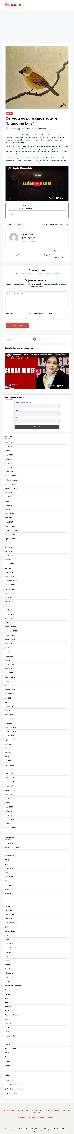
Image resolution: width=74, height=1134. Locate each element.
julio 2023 (8, 597)
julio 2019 (8, 799)
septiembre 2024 (11, 539)
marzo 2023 (9, 614)
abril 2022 (8, 660)
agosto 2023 (9, 593)
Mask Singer (9, 977)
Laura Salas (26, 234)
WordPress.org (12, 1093)
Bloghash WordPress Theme (56, 1129)
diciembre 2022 (10, 627)
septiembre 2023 (11, 589)
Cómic (7, 872)
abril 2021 (8, 711)
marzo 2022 (9, 664)
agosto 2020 (10, 744)
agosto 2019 (9, 794)
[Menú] (70, 4)
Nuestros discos (10, 1011)
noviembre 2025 (11, 480)
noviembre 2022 (11, 631)
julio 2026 (8, 447)
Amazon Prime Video (12, 847)
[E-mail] (9, 214)
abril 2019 (8, 811)
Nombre (9, 314)
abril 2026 (8, 459)
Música (9, 113)
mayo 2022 (9, 656)
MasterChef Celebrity (13, 986)
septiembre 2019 (11, 790)
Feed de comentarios (15, 1089)
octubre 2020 (10, 736)
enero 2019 (9, 824)
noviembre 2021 (11, 681)
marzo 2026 (9, 463)
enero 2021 (9, 723)
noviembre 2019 (11, 782)
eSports (7, 906)
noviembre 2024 (11, 530)
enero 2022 (9, 673)
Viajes (7, 1053)
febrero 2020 (10, 769)
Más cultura (9, 973)
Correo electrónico (36, 314)
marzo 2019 (9, 815)
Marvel (7, 969)
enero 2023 (9, 623)
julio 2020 (8, 748)
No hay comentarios (41, 128)
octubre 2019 (9, 786)
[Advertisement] (37, 25)
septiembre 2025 (11, 488)
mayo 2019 (9, 807)
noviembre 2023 (11, 581)
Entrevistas (9, 902)
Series (7, 1032)
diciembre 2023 (10, 576)
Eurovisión (8, 910)
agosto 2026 (9, 442)
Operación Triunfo (11, 1015)
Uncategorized (10, 1048)
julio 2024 (8, 547)
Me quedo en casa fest (13, 990)
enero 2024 (9, 572)
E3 (5, 898)
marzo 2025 (9, 514)
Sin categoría (10, 1036)
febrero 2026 (9, 467)
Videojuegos (9, 1057)
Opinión (7, 1019)
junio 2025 (8, 501)
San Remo (8, 1028)
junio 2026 (8, 451)
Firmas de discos (11, 923)
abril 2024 (8, 560)
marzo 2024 (9, 564)
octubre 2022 (10, 635)
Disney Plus (9, 889)
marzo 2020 (9, 765)
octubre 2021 (9, 685)
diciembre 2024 (10, 526)
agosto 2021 (9, 694)
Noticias (8, 1002)
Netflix (7, 998)
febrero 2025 (9, 518)
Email (16, 410)
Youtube (8, 1061)
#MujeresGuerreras (12, 843)
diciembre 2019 (10, 778)
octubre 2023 (10, 585)
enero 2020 (9, 773)
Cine (6, 864)
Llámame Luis (18, 224)
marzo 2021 (9, 715)
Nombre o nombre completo (22, 403)
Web (50, 314)
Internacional (9, 935)
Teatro (7, 1040)
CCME (7, 860)
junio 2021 (8, 702)
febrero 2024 (9, 568)
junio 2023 (8, 602)
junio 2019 (8, 803)
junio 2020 (9, 752)
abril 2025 (8, 509)
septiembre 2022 (11, 639)
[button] (28, 242)
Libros (7, 956)
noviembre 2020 (11, 732)
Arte (6, 852)
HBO (6, 927)
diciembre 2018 (10, 828)
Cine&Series (9, 868)
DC (6, 881)
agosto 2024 (9, 543)
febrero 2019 (9, 819)
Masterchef (9, 981)
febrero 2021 (9, 719)
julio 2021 (8, 698)
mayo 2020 (9, 757)
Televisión (8, 1044)
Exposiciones (9, 914)
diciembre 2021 (10, 677)
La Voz (7, 940)
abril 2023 (8, 610)
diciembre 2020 (10, 727)
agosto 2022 (9, 643)
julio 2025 (8, 497)
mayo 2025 (9, 505)
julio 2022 (8, 648)
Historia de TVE (10, 931)
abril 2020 (8, 761)
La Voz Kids (9, 944)
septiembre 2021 (11, 690)
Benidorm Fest (10, 856)
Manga (7, 965)
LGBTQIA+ (8, 952)
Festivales (8, 919)
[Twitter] (12, 214)
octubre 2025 (10, 484)
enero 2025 (9, 522)
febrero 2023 (9, 618)
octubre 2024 (10, 535)
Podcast (8, 1023)
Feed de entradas (13, 1085)
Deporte (8, 885)
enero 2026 (9, 472)
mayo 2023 (9, 606)
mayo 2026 (9, 455)
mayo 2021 (9, 706)
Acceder (10, 1081)
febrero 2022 (9, 669)
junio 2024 (8, 551)
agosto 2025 (9, 493)
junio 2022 (8, 652)
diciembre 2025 (10, 476)
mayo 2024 (9, 556)
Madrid (7, 961)
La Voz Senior (10, 948)
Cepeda (9, 224)
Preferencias (18, 418)
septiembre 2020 (11, 740)
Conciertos (9, 877)
